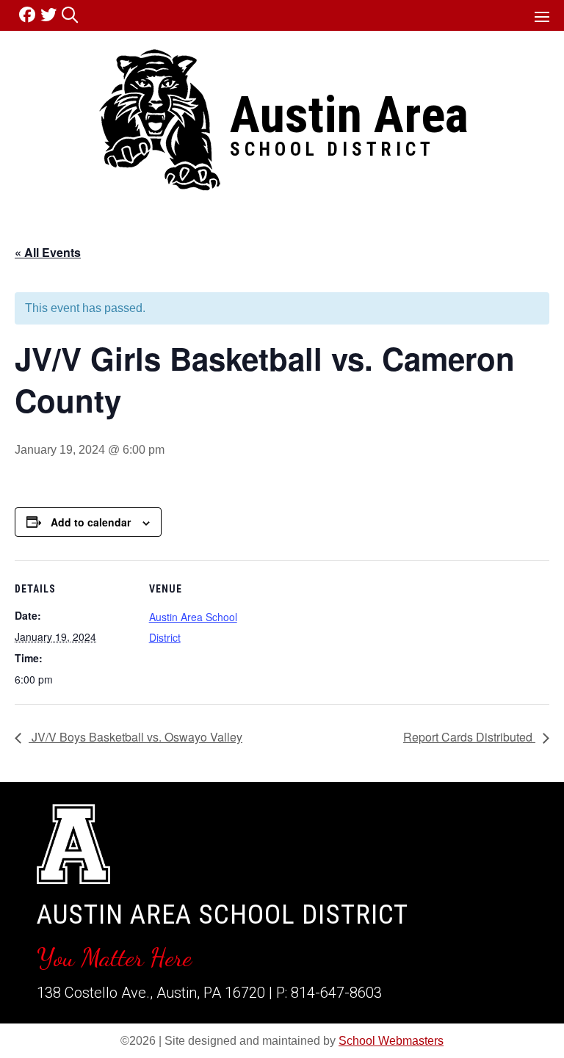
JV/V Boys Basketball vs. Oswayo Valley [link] (135, 736)
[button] (542, 16)
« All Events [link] (48, 252)
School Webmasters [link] (391, 1041)
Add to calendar (91, 522)
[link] (29, 15)
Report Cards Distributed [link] (469, 736)
